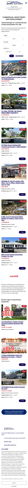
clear (11, 55)
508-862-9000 (14, 6)
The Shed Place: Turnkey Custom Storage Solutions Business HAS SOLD (12, 323)
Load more (14, 276)
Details (22, 88)
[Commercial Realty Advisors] (14, 3)
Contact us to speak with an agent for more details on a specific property (14, 412)
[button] (14, 38)
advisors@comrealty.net (14, 9)
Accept (14, 483)
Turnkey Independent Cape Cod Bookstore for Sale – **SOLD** (11, 356)
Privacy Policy (14, 486)
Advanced (19, 56)
